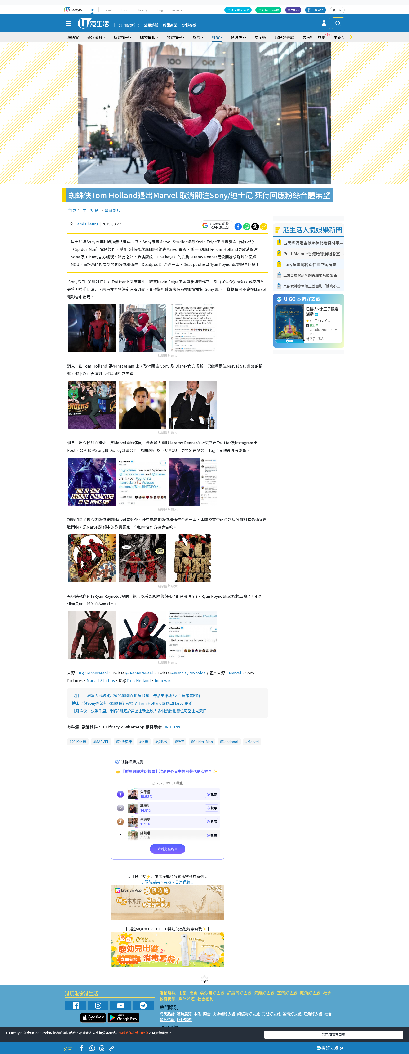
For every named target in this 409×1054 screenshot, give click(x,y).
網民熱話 (167, 1014)
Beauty (142, 10)
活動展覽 (168, 993)
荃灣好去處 (287, 993)
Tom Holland (138, 680)
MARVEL (102, 741)
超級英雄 (125, 741)
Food (124, 10)
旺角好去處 (310, 993)
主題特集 (341, 37)
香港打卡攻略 (313, 37)
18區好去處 (284, 37)
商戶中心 (293, 10)
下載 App (318, 10)
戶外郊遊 (186, 999)
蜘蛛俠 (162, 741)
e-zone (177, 10)
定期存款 (189, 25)
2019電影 (78, 741)
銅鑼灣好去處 (239, 993)
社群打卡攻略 (270, 10)
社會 (327, 993)
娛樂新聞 (170, 25)
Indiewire (164, 680)
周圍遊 (260, 37)
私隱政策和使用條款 (134, 1032)
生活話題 (90, 210)
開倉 (193, 993)
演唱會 (73, 37)
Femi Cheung (86, 224)
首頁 (72, 210)
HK (92, 10)
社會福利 (205, 999)
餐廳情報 (168, 999)
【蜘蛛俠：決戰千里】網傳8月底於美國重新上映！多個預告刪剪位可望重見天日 (139, 710)
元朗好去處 (264, 993)
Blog (160, 10)
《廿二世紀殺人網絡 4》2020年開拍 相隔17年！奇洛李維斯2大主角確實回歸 (136, 695)
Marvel (235, 673)
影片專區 (238, 37)
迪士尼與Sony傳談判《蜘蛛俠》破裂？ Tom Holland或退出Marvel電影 (132, 703)
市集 (182, 993)
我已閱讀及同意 (333, 1034)
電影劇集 (113, 210)
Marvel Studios (101, 680)
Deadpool (230, 741)
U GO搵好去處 (240, 10)
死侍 (180, 741)
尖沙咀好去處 (212, 993)
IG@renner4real (93, 673)
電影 (144, 741)
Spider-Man (203, 741)
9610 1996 (173, 727)
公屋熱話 (151, 25)
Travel (107, 10)
